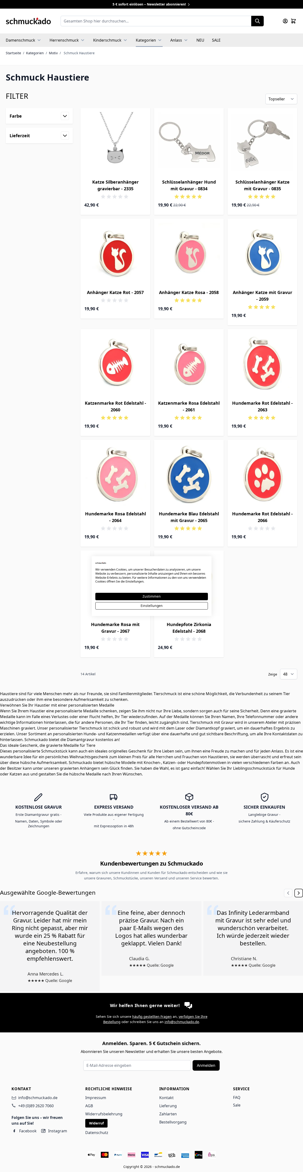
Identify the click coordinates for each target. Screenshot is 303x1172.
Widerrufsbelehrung (103, 1114)
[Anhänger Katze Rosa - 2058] (189, 253)
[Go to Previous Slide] (288, 893)
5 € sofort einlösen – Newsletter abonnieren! (150, 4)
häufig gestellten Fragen (152, 1016)
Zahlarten (168, 1114)
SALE (216, 40)
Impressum (95, 1097)
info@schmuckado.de (182, 1021)
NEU (200, 40)
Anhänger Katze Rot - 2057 (115, 292)
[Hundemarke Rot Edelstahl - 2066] (262, 475)
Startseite (13, 53)
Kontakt (166, 1097)
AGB (89, 1105)
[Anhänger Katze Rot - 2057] (115, 253)
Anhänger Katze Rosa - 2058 (189, 292)
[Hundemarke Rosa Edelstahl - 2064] (115, 475)
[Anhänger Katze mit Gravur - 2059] (262, 253)
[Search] (257, 21)
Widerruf (96, 1123)
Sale (236, 1105)
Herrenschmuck (64, 40)
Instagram (57, 1131)
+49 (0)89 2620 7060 (36, 1105)
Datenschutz (96, 1132)
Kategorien (146, 40)
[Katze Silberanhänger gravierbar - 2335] (115, 143)
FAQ (236, 1097)
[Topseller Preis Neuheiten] (281, 99)
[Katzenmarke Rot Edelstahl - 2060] (115, 364)
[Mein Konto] (285, 21)
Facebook (28, 1131)
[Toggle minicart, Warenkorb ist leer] (293, 21)
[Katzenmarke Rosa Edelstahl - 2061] (189, 364)
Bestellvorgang (173, 1122)
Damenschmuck (20, 40)
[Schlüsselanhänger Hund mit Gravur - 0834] (189, 143)
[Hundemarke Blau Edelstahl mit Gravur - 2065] (189, 475)
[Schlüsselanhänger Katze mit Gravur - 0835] (262, 143)
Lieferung (168, 1105)
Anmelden (206, 1065)
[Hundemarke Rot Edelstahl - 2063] (262, 364)
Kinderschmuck (107, 40)
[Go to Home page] (28, 21)
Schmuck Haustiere (79, 53)
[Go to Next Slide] (298, 893)
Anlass (176, 40)
